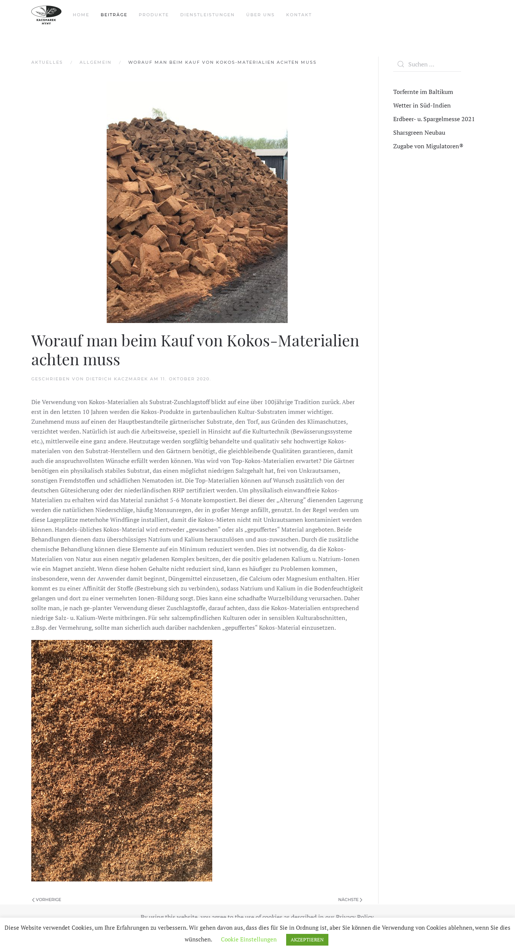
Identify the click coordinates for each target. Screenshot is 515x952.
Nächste (349, 899)
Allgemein (96, 62)
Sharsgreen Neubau (419, 132)
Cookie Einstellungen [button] (249, 939)
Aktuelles (47, 62)
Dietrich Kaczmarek (117, 378)
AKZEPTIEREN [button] (307, 939)
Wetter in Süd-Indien (422, 105)
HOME (81, 14)
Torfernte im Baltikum (423, 92)
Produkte (154, 14)
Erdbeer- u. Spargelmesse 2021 (434, 119)
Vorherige (48, 899)
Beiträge (114, 14)
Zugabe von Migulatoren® (428, 146)
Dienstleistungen (207, 14)
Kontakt (299, 14)
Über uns (260, 14)
